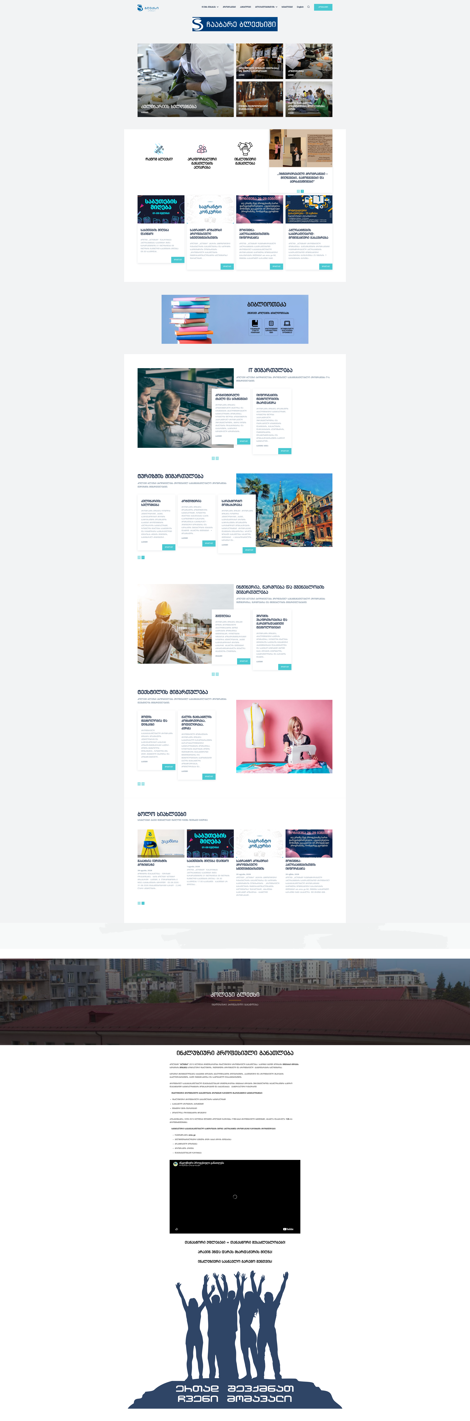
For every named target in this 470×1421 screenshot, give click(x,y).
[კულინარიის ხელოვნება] (186, 80)
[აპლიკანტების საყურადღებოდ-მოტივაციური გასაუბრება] (309, 209)
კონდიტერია (191, 501)
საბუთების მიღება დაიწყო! (208, 861)
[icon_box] (159, 153)
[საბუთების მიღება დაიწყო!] (161, 209)
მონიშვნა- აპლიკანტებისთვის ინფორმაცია (254, 234)
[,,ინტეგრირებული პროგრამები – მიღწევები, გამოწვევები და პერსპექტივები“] (300, 148)
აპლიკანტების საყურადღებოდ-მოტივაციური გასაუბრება (308, 234)
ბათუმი (144, 112)
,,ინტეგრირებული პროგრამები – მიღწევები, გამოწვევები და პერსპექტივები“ (302, 178)
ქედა (241, 113)
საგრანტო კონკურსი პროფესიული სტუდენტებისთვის (206, 234)
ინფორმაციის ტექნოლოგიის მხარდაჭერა (267, 399)
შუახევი (218, 656)
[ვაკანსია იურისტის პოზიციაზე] (161, 843)
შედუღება (223, 616)
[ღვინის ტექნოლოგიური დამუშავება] (259, 99)
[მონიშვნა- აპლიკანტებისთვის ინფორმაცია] (259, 209)
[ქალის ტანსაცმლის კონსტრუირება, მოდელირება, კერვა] (309, 99)
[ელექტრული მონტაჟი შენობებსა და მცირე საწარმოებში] (259, 61)
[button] (308, 6)
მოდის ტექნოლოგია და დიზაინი (154, 721)
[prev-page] (298, 191)
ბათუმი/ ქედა (262, 446)
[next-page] (302, 191)
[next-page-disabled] (217, 458)
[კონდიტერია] (309, 61)
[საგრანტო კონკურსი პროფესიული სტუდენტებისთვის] (210, 209)
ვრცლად (178, 260)
